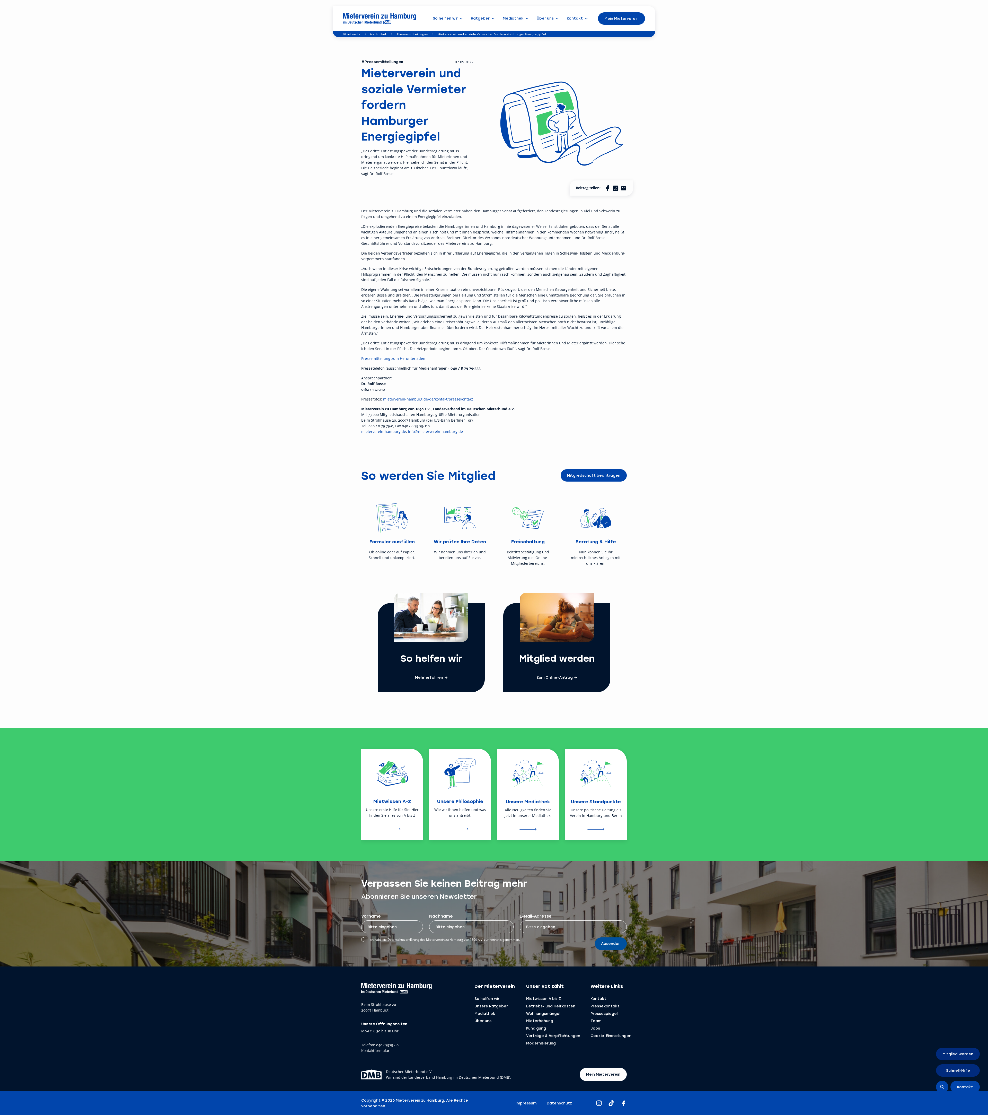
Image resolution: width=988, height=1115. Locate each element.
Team (595, 1020)
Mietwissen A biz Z (543, 998)
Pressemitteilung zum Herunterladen (393, 358)
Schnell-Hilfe (958, 1070)
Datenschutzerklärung (403, 939)
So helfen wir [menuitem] (445, 18)
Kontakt (598, 998)
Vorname (371, 916)
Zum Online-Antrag (554, 677)
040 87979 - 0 (387, 1045)
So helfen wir (486, 998)
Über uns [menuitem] (545, 18)
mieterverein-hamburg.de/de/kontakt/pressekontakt (428, 399)
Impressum (526, 1103)
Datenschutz (559, 1103)
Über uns (482, 1020)
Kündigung (536, 1028)
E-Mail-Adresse (536, 916)
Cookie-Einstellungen (610, 1035)
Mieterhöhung (539, 1020)
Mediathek (378, 34)
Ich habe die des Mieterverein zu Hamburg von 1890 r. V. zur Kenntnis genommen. (444, 939)
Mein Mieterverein (621, 18)
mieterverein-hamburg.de (383, 431)
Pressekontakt (605, 1006)
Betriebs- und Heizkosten (550, 1006)
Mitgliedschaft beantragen (593, 475)
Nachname (441, 916)
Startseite (351, 34)
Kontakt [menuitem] (575, 18)
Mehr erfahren (429, 677)
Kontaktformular (375, 1051)
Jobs (595, 1028)
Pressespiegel (603, 1013)
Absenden (611, 943)
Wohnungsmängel (543, 1013)
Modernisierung (541, 1043)
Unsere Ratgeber (491, 1006)
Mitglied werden (957, 1053)
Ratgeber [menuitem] (480, 18)
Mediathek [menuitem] (513, 18)
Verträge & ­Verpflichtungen (553, 1035)
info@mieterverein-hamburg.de (435, 431)
